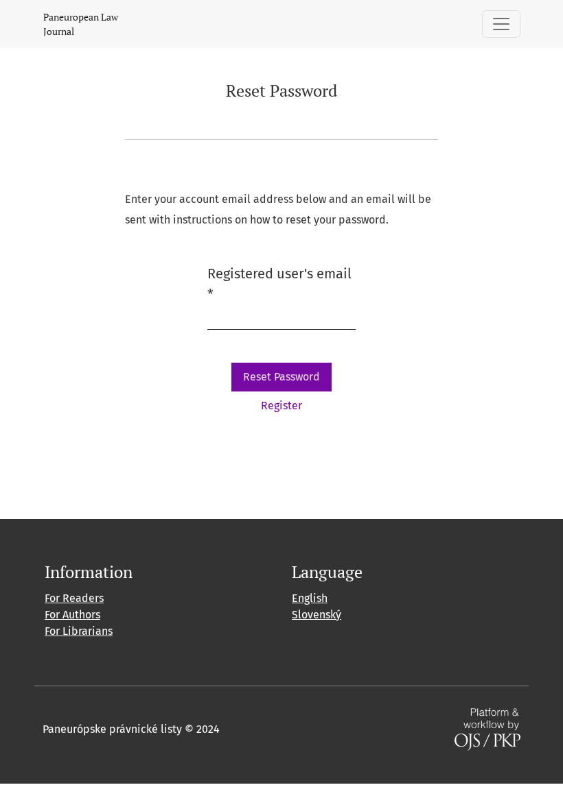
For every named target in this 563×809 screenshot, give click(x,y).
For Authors (72, 614)
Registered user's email (279, 283)
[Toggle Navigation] (501, 24)
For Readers (74, 598)
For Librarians (79, 631)
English (310, 598)
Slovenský (316, 614)
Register (281, 405)
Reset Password (281, 376)
